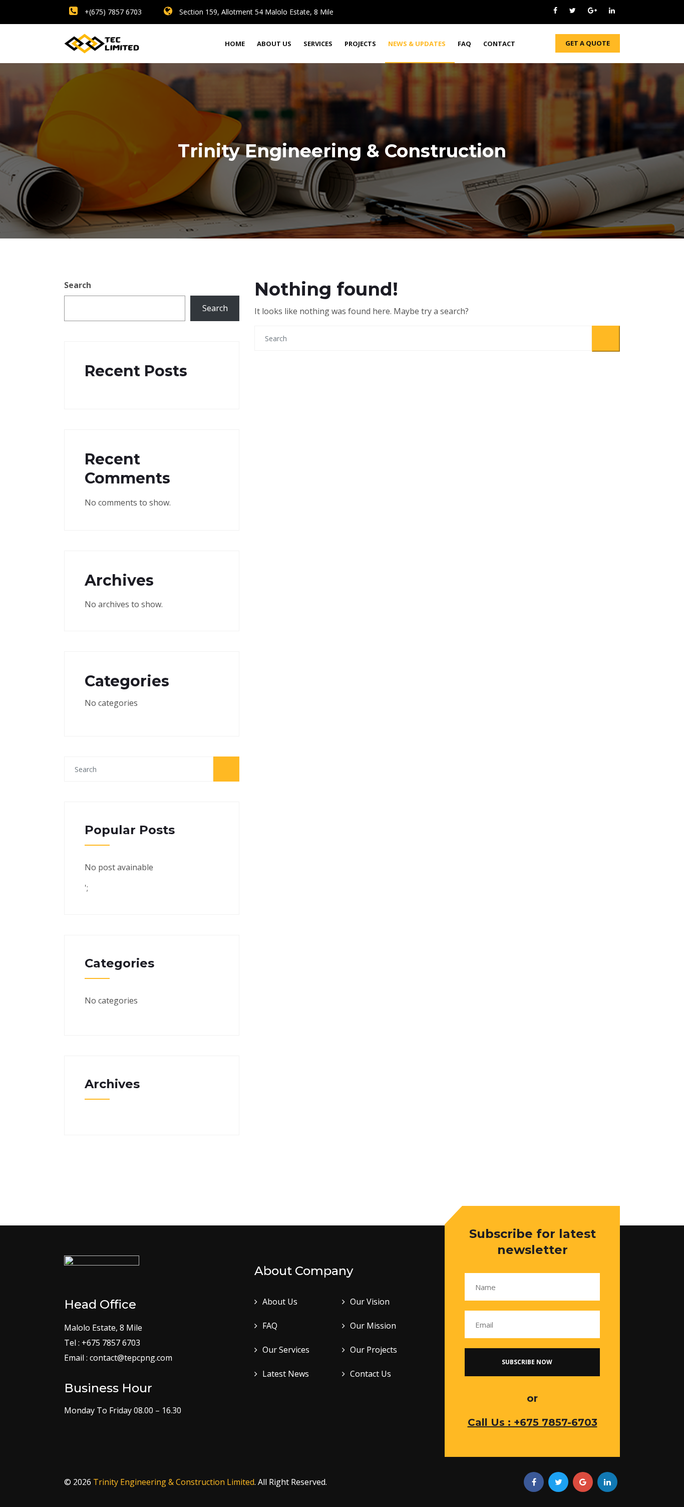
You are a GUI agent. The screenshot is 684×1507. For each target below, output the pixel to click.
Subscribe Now (528, 1362)
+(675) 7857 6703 (112, 12)
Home (235, 43)
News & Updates (417, 43)
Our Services (285, 1349)
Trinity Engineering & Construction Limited (173, 1481)
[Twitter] (572, 10)
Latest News (285, 1373)
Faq (464, 43)
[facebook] (555, 10)
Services (317, 43)
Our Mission (373, 1325)
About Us (274, 43)
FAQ (269, 1325)
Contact (499, 43)
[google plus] (592, 10)
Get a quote (587, 43)
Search (77, 285)
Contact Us (370, 1373)
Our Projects (373, 1349)
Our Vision (370, 1301)
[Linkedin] (612, 10)
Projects (360, 43)
